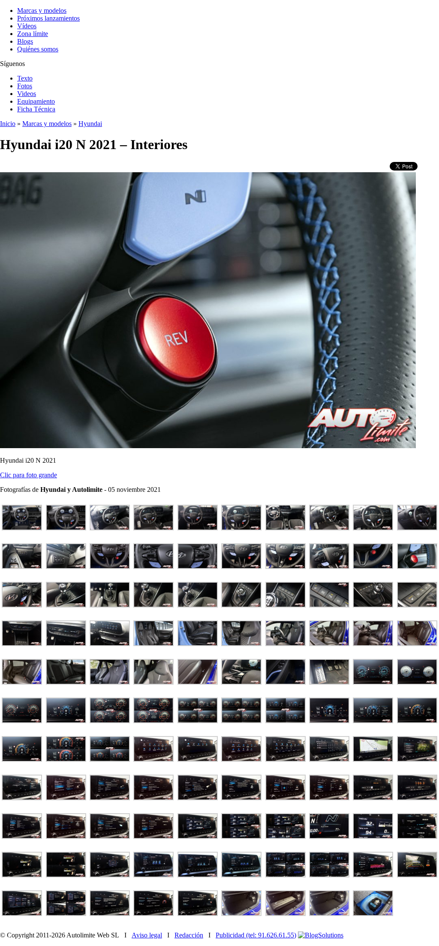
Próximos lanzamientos (48, 18)
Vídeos (26, 26)
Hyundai (90, 123)
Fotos (24, 86)
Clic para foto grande (28, 475)
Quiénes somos (37, 49)
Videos (26, 93)
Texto (25, 78)
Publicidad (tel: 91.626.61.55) (256, 935)
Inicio (7, 123)
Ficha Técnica (36, 109)
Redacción (188, 935)
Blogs (25, 41)
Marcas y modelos (41, 10)
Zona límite (32, 33)
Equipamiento (36, 101)
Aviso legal (147, 935)
